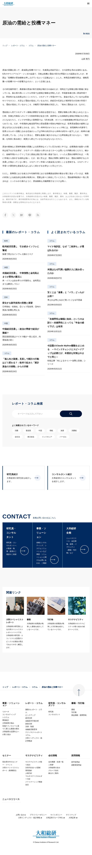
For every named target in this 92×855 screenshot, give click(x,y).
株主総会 (31, 437)
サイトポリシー (56, 815)
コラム (31, 45)
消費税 (74, 431)
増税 (51, 431)
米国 (6, 267)
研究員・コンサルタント (57, 704)
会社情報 (52, 755)
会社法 (17, 437)
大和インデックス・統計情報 (29, 818)
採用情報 (75, 755)
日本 (6, 297)
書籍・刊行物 (77, 703)
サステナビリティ (34, 755)
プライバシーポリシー (38, 815)
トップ (4, 45)
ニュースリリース (11, 799)
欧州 (6, 241)
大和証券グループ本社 (54, 818)
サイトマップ (71, 815)
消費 (16, 431)
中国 (6, 323)
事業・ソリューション (11, 704)
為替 (62, 431)
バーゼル (63, 437)
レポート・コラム (18, 45)
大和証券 (72, 818)
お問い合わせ (21, 815)
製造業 (28, 431)
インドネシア (47, 437)
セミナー (6, 755)
